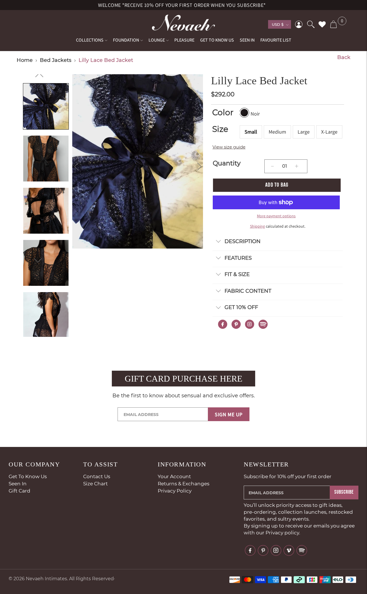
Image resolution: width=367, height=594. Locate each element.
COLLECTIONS (90, 40)
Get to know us (28, 476)
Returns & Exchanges (183, 483)
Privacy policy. (283, 533)
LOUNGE (157, 40)
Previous (78, 166)
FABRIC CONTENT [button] (248, 291)
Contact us (96, 476)
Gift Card (19, 491)
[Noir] (244, 112)
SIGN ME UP (229, 414)
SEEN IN (247, 40)
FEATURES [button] (238, 258)
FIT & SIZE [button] (237, 274)
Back (343, 57)
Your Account (174, 476)
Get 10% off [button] (241, 307)
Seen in (18, 483)
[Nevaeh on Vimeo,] (289, 550)
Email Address (146, 408)
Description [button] (243, 241)
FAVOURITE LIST (275, 40)
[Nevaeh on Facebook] (250, 550)
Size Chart (95, 483)
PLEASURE (184, 40)
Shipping (257, 226)
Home (25, 60)
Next (197, 166)
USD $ (278, 24)
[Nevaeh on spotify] (301, 550)
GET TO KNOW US (217, 40)
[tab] (277, 241)
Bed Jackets (55, 60)
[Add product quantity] (272, 166)
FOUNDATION (126, 40)
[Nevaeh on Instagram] (276, 550)
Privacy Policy (175, 491)
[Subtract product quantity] (296, 166)
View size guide (228, 147)
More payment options (276, 215)
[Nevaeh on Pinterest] (263, 550)
